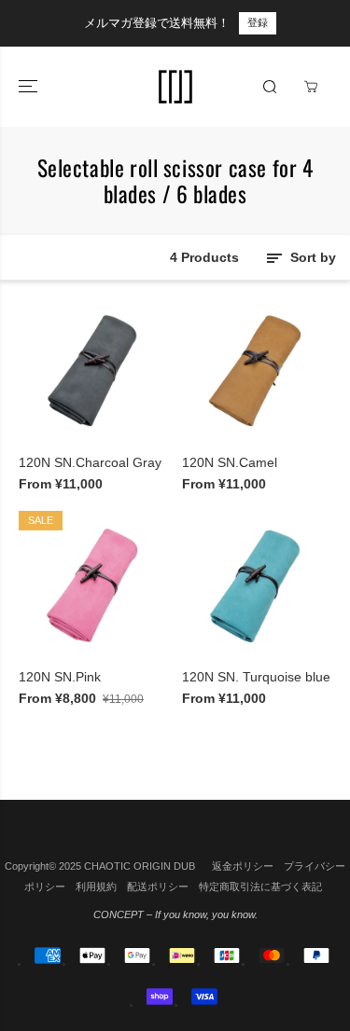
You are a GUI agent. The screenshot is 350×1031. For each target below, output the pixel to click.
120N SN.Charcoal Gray (90, 462)
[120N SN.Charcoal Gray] (94, 371)
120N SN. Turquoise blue (256, 676)
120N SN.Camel (229, 462)
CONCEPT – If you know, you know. (175, 914)
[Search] (269, 86)
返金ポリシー (242, 866)
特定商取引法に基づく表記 (260, 886)
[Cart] (310, 86)
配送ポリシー (158, 886)
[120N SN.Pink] (94, 586)
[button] (30, 87)
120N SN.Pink (60, 676)
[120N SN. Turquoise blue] (257, 586)
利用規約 (96, 886)
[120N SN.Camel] (257, 371)
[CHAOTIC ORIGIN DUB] (175, 86)
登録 (257, 22)
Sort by (311, 257)
